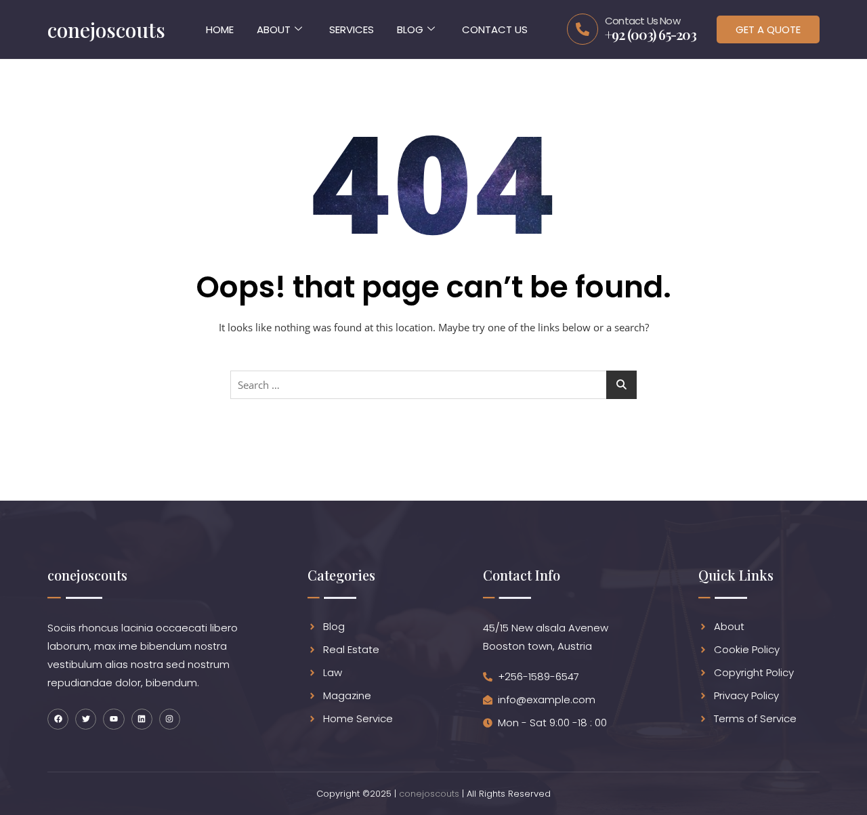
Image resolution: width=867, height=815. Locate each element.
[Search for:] (433, 385)
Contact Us (495, 29)
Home (220, 29)
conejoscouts (429, 793)
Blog (410, 29)
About (274, 29)
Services (351, 29)
